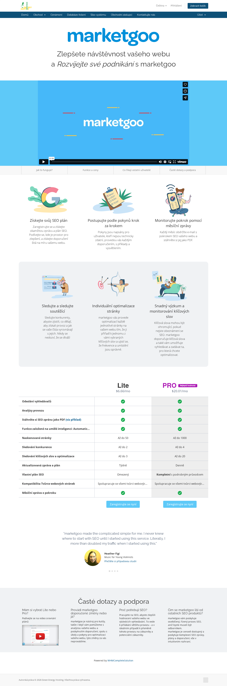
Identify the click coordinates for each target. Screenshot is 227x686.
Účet (200, 14)
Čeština (160, 5)
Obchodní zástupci (121, 14)
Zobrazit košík (198, 5)
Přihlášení (176, 5)
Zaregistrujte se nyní (123, 504)
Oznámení (56, 14)
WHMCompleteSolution (120, 660)
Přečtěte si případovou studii (120, 561)
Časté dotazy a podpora (183, 170)
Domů (24, 14)
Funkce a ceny (90, 170)
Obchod (38, 14)
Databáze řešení (76, 14)
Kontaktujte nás (146, 14)
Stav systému (98, 14)
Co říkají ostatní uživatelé (137, 170)
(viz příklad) (73, 419)
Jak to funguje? (44, 170)
